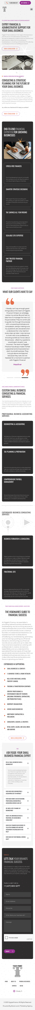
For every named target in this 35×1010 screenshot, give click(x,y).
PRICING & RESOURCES (24, 981)
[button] (31, 9)
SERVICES (14, 986)
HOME (6, 981)
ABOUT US (13, 981)
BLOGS (21, 986)
